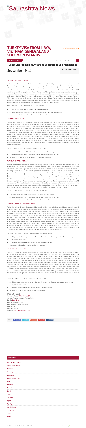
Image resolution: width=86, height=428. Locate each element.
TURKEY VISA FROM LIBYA (16, 118)
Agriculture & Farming (14, 362)
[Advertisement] (65, 27)
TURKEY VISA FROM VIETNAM (17, 161)
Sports (9, 401)
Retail (9, 391)
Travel (9, 413)
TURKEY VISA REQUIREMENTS (17, 80)
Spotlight (10, 404)
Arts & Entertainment (14, 365)
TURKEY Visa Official (26, 296)
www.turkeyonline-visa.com (22, 310)
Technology (10, 410)
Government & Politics (14, 378)
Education (10, 375)
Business (10, 369)
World (9, 416)
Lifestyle (10, 384)
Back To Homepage (73, 47)
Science (9, 394)
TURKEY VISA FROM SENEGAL (17, 249)
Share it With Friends (70, 69)
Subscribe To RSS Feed (72, 48)
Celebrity (10, 372)
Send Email (15, 300)
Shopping (10, 397)
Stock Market (11, 407)
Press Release (12, 388)
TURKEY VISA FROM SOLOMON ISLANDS (21, 203)
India (8, 381)
